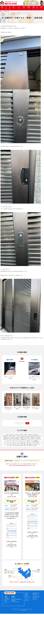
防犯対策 (24, 7)
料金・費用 (34, 597)
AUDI (21, 434)
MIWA (12, 438)
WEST (17, 439)
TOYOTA (4, 439)
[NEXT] (16, 523)
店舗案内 (33, 7)
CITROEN (35, 434)
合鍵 (24, 444)
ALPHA (17, 434)
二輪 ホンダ (12, 444)
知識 (10, 445)
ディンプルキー (21, 441)
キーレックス (5, 441)
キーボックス (20, 440)
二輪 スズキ (35, 443)
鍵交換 (9, 8)
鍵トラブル (14, 7)
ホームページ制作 (20, 610)
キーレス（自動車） (34, 440)
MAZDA (32, 437)
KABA (13, 437)
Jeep (9, 437)
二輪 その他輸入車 (21, 443)
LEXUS (28, 437)
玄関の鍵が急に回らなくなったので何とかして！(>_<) (8, 409)
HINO (30, 435)
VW (13, 439)
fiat (14, 435)
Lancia (17, 437)
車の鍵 (26, 594)
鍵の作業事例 (28, 7)
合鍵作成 (2, 7)
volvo (10, 439)
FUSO (22, 435)
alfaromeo (12, 434)
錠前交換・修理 (19, 445)
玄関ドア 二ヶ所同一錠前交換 (17, 408)
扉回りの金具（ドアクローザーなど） (33, 444)
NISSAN (16, 438)
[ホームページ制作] (24, 610)
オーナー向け (19, 7)
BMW (25, 434)
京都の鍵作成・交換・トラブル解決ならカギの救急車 (20, 609)
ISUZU (38, 435)
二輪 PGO (14, 443)
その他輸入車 (22, 439)
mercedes (37, 437)
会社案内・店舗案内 (36, 596)
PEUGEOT (21, 438)
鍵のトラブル (27, 596)
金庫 (14, 445)
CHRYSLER (30, 434)
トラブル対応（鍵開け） (35, 441)
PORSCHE (27, 438)
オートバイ (7, 440)
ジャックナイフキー (13, 441)
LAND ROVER (22, 437)
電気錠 (30, 445)
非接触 (35, 445)
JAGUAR (5, 437)
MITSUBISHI (5, 438)
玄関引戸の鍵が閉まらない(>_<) (26, 408)
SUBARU (32, 438)
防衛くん (25, 445)
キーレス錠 (26, 440)
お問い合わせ (41, 7)
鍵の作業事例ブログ (36, 593)
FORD (18, 435)
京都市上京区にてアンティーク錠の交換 (35, 408)
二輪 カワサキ (29, 443)
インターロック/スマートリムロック (33, 439)
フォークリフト (7, 443)
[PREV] (7, 523)
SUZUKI (37, 438)
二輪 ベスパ (6, 444)
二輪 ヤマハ (19, 444)
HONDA (33, 435)
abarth (7, 434)
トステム (27, 441)
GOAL (26, 435)
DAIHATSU (4, 435)
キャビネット (14, 440)
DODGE (10, 435)
